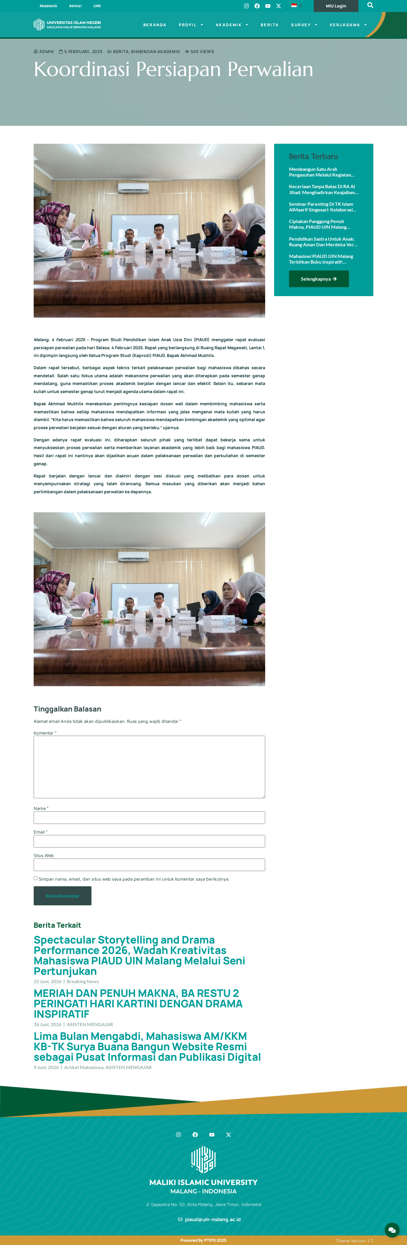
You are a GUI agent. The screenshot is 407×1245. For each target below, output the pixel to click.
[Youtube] (267, 6)
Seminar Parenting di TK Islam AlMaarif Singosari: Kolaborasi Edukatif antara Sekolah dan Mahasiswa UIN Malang (321, 206)
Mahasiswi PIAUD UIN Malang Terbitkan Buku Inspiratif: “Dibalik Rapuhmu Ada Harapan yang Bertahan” (322, 259)
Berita (270, 24)
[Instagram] (246, 6)
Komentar (45, 733)
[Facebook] (257, 6)
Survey (301, 24)
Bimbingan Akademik (155, 51)
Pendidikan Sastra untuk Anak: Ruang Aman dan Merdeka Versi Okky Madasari (323, 241)
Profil (188, 24)
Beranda (155, 24)
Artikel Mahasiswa (83, 1067)
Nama (41, 808)
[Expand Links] (392, 1230)
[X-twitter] (278, 6)
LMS (97, 5)
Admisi (75, 5)
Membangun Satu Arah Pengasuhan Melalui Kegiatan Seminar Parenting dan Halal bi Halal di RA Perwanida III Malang (323, 171)
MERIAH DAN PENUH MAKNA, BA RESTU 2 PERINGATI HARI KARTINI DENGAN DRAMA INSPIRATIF (138, 1003)
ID (300, 5)
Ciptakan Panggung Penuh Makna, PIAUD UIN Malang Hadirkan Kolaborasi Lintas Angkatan (318, 224)
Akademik (48, 5)
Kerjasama (345, 24)
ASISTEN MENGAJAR (90, 1024)
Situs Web (44, 855)
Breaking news (83, 981)
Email (41, 832)
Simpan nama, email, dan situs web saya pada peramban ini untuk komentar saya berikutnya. (134, 879)
